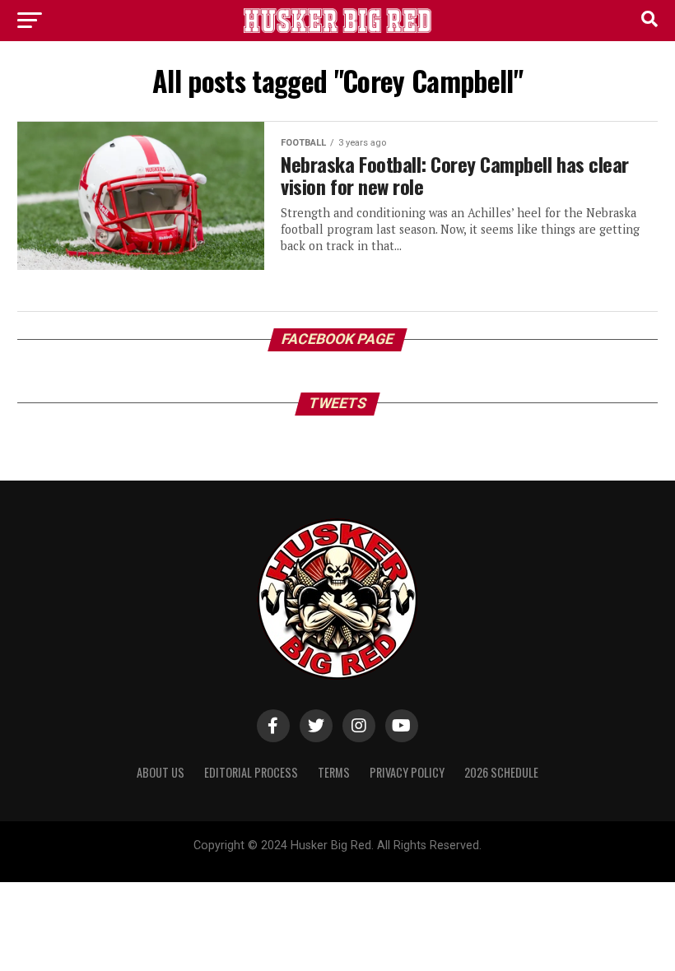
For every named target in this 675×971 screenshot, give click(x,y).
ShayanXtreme (377, 859)
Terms (334, 772)
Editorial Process (251, 772)
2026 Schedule (501, 772)
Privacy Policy (407, 772)
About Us (160, 772)
